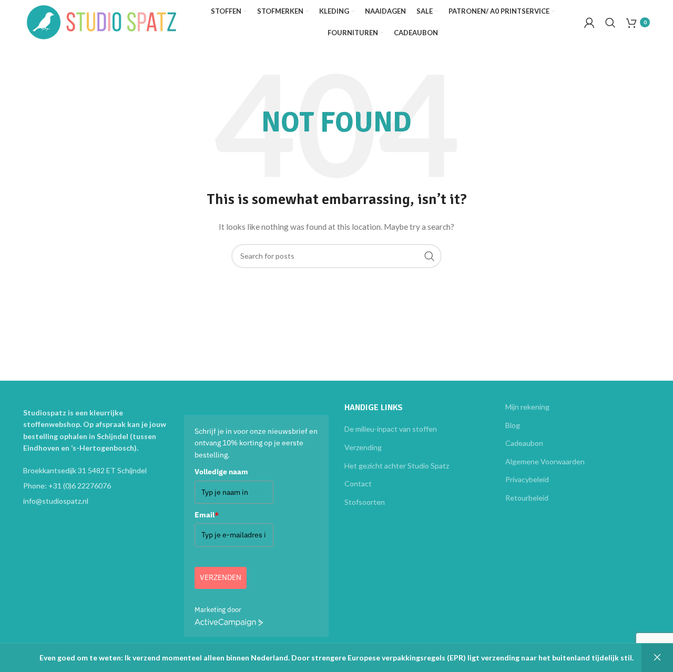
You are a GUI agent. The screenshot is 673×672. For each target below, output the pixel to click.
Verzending (363, 447)
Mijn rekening (527, 406)
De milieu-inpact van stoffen (390, 428)
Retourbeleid (526, 497)
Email (207, 515)
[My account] (589, 22)
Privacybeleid (527, 479)
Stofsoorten (364, 501)
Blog (512, 425)
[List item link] (95, 486)
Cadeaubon (524, 443)
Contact (358, 483)
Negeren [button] (657, 658)
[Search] (610, 22)
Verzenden (220, 577)
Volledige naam (221, 471)
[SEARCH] (429, 256)
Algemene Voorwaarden (545, 461)
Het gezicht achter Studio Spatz (396, 465)
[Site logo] (102, 21)
